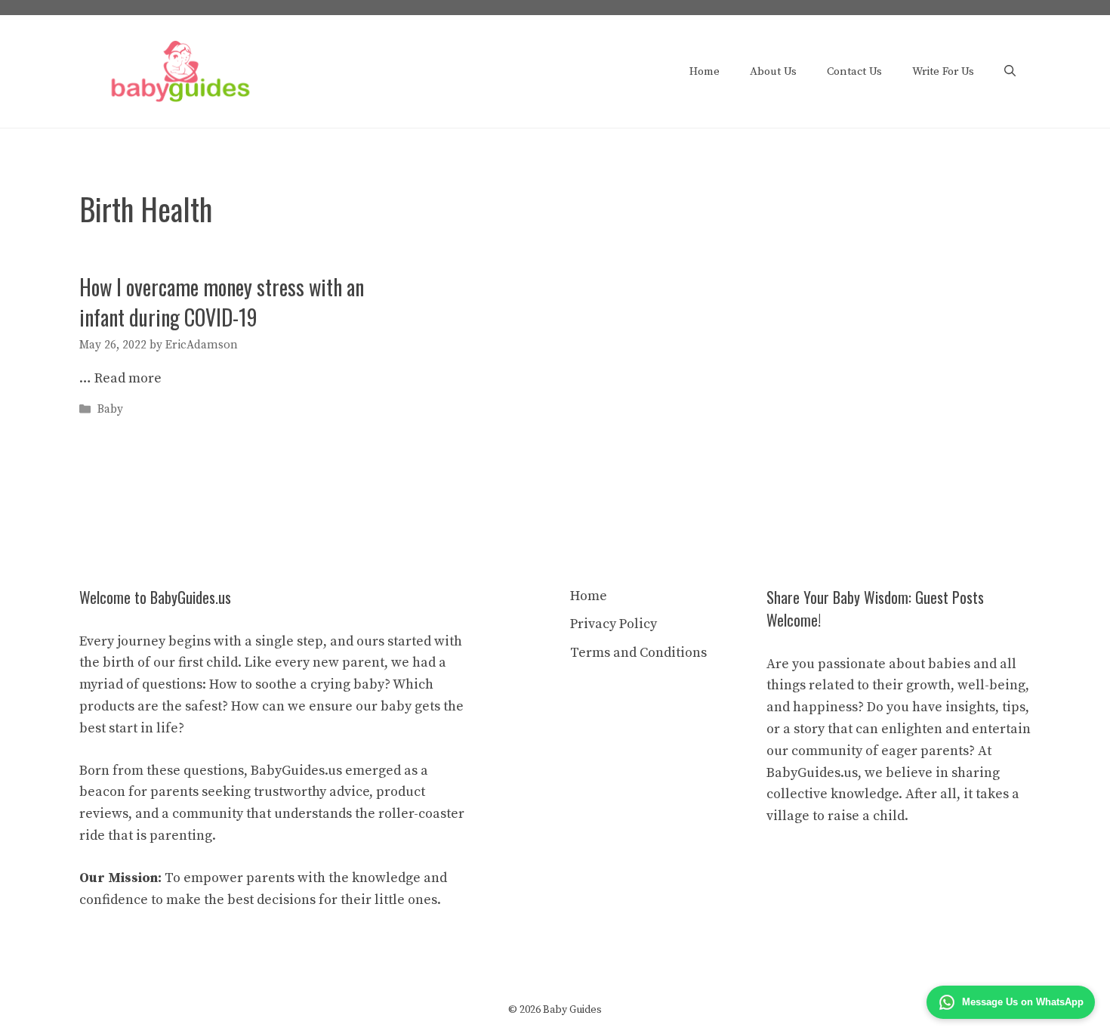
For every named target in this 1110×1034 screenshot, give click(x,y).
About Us (773, 71)
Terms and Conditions (638, 652)
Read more (128, 378)
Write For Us (943, 71)
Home (704, 71)
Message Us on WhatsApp (1023, 1002)
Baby (110, 410)
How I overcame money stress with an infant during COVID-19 (221, 301)
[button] (1010, 71)
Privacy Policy (613, 624)
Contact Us (854, 71)
